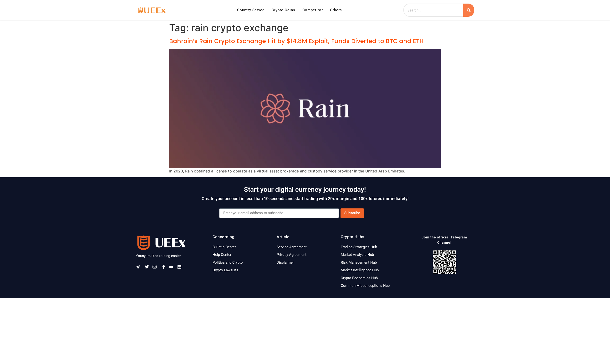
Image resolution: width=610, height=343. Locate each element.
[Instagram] (156, 267)
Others (336, 10)
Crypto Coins (283, 10)
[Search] (468, 10)
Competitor (312, 10)
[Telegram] (139, 267)
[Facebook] (164, 267)
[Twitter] (147, 267)
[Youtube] (172, 267)
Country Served (250, 10)
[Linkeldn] (181, 267)
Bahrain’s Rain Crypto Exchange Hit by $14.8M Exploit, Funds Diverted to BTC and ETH (296, 41)
